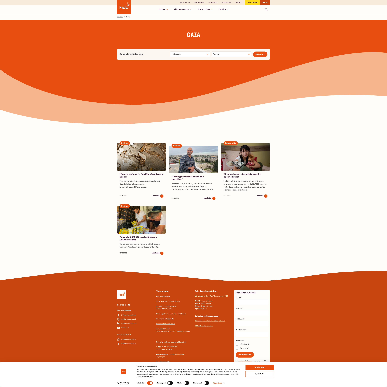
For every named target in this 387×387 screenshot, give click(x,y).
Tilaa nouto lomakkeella (165, 324)
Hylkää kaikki (259, 374)
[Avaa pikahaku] (266, 9)
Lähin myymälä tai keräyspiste (168, 301)
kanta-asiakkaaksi (245, 361)
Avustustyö (244, 348)
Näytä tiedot (217, 383)
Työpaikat (238, 2)
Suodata (259, 54)
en (186, 2)
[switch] (170, 383)
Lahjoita (265, 2)
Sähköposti (240, 319)
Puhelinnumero (241, 330)
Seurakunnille (226, 2)
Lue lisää (155, 196)
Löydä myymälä (252, 2)
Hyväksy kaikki (260, 367)
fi (183, 2)
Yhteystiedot (212, 2)
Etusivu (120, 17)
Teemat (217, 54)
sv (189, 2)
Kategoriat (177, 54)
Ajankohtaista (199, 2)
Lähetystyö (244, 344)
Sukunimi (239, 308)
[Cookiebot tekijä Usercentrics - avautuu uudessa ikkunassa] (123, 383)
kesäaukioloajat (183, 331)
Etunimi (238, 297)
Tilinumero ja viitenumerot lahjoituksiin (210, 321)
